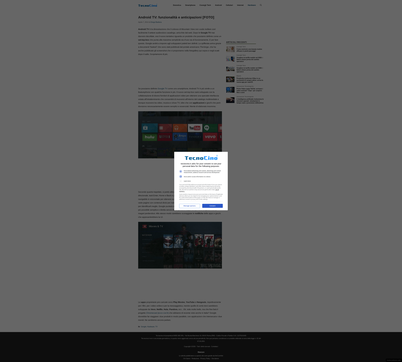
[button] (201, 181)
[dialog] (201, 181)
